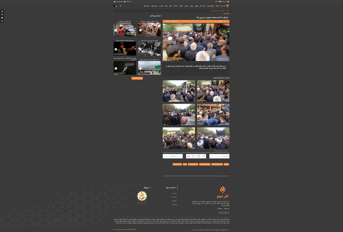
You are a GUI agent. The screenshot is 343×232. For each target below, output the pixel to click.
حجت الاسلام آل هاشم (217, 164)
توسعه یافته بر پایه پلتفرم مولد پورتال (124, 229)
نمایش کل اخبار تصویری (137, 78)
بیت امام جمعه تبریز (193, 164)
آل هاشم (226, 164)
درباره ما (175, 193)
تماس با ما (174, 197)
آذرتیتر (185, 164)
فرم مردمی (174, 204)
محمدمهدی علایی (177, 164)
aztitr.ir (174, 156)
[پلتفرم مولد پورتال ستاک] (135, 229)
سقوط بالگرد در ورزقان (205, 164)
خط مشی (174, 201)
